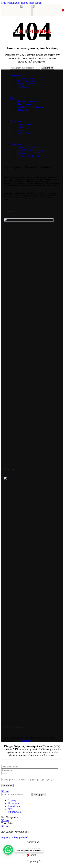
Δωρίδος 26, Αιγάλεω (28, 147)
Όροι (13, 98)
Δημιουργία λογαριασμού (14, 837)
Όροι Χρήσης (24, 104)
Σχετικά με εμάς (25, 78)
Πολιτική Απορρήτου (28, 101)
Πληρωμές (22, 109)
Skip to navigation (11, 2)
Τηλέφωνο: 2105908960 (29, 153)
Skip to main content (31, 2)
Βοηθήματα (16, 75)
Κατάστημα (16, 121)
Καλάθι (21, 127)
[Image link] (28, 220)
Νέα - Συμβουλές (26, 81)
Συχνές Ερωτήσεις (26, 83)
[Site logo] (26, 15)
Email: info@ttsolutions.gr (30, 150)
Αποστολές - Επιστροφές (30, 107)
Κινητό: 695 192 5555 (28, 156)
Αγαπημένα (23, 133)
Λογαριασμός (24, 124)
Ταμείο (20, 130)
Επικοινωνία (23, 86)
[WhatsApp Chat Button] (8, 850)
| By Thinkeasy (23, 740)
